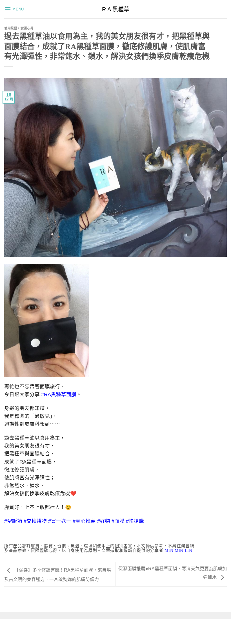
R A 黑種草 (115, 9)
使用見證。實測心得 (19, 28)
